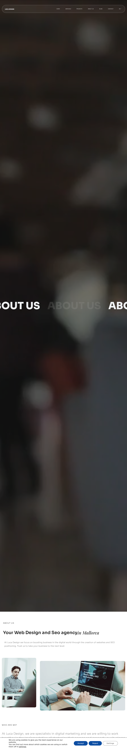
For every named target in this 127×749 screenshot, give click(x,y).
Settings (110, 743)
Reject (95, 743)
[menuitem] (120, 9)
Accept (81, 743)
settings (22, 747)
